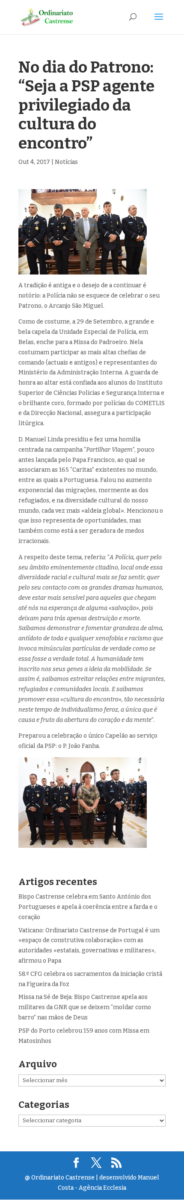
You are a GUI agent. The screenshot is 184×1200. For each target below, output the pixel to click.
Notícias (66, 162)
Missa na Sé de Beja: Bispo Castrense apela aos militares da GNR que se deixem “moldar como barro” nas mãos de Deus (84, 1007)
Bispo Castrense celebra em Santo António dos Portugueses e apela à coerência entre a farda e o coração (87, 907)
